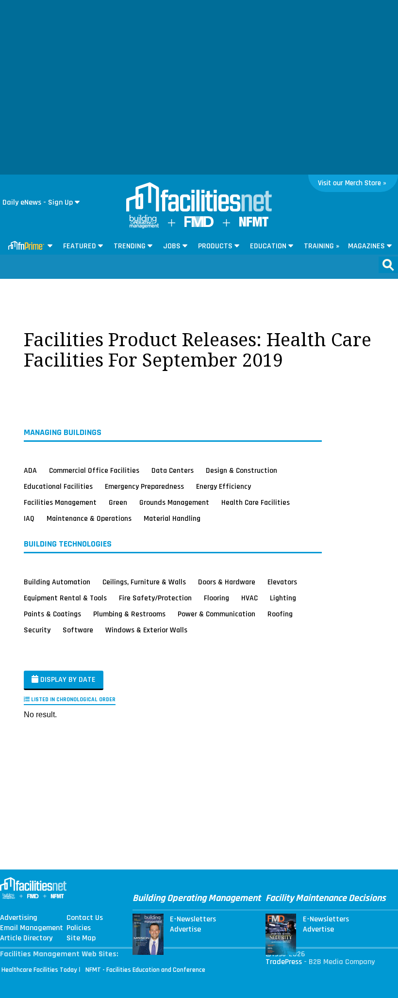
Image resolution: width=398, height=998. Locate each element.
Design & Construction (241, 470)
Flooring (216, 598)
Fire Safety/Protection (155, 598)
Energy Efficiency (223, 486)
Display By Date (67, 680)
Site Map (81, 938)
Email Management (31, 928)
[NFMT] (253, 224)
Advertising (18, 918)
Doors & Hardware (226, 582)
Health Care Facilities (255, 502)
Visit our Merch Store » (352, 183)
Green (118, 502)
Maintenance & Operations (89, 518)
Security (37, 630)
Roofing (280, 614)
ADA (30, 470)
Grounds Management (174, 502)
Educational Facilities (58, 486)
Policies (78, 928)
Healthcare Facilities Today (39, 969)
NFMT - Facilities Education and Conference (145, 969)
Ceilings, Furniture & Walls (144, 582)
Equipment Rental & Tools (65, 598)
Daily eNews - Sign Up (37, 202)
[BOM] (144, 226)
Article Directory (26, 938)
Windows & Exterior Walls (146, 630)
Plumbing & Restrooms (129, 614)
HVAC (249, 598)
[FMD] (199, 225)
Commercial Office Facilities (94, 470)
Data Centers (172, 470)
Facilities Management (60, 502)
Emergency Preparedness (144, 486)
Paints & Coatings (52, 614)
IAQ (29, 518)
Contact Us (84, 918)
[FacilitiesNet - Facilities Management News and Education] (199, 197)
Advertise (185, 930)
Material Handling (172, 518)
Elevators (282, 582)
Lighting (283, 598)
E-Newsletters (193, 919)
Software (78, 630)
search (388, 265)
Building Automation (57, 582)
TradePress (283, 962)
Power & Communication (216, 614)
